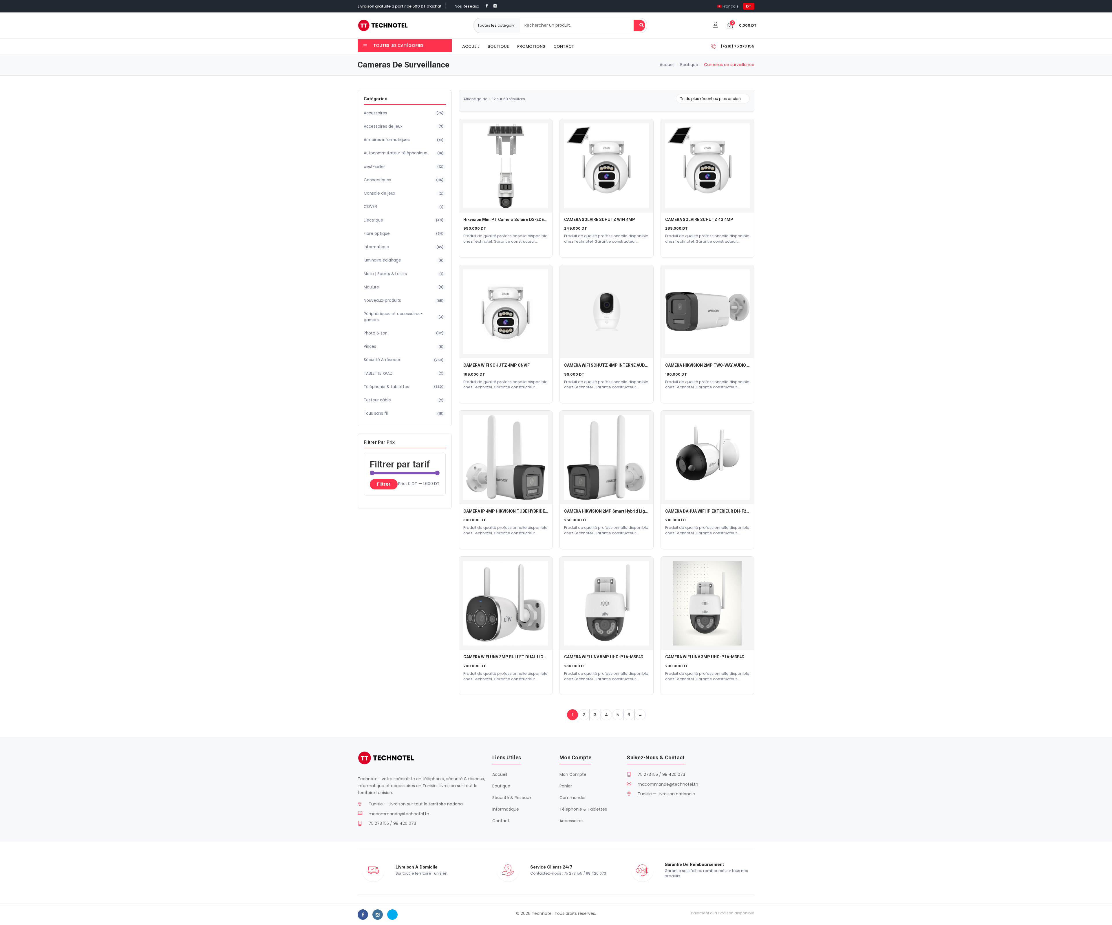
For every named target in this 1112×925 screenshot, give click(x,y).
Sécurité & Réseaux (511, 797)
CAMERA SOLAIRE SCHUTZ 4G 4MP (699, 219)
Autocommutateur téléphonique (404, 153)
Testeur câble (404, 400)
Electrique (404, 220)
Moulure (404, 287)
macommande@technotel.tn (399, 814)
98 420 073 (673, 774)
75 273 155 (648, 774)
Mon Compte (572, 774)
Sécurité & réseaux (404, 360)
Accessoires (404, 113)
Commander (572, 797)
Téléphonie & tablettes (404, 387)
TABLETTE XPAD (404, 373)
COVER (404, 206)
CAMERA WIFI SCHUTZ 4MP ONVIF (496, 365)
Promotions (531, 46)
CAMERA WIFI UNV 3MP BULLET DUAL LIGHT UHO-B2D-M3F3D (523, 657)
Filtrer (384, 484)
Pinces (404, 346)
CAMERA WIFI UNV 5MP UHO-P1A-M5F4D (603, 657)
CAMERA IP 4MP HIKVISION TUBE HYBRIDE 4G (507, 511)
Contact (563, 46)
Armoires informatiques (404, 139)
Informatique (404, 247)
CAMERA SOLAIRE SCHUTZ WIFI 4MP (599, 219)
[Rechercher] (639, 25)
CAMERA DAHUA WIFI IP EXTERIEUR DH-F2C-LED (711, 511)
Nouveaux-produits (404, 300)
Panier (565, 786)
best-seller (404, 166)
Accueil (470, 46)
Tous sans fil (404, 413)
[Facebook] (487, 6)
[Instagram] (495, 6)
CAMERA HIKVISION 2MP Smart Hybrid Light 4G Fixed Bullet (621, 511)
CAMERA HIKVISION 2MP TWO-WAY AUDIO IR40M (712, 365)
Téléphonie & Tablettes (583, 809)
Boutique (498, 46)
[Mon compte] (715, 25)
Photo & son (404, 333)
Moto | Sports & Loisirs (404, 274)
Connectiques (404, 180)
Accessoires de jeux (404, 126)
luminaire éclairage (404, 260)
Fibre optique (404, 233)
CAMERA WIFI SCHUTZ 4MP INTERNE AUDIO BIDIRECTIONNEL (623, 365)
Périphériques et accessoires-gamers (404, 316)
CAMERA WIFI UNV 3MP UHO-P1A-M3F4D (705, 657)
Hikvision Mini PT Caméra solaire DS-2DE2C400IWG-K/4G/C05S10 (527, 219)
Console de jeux (404, 193)
